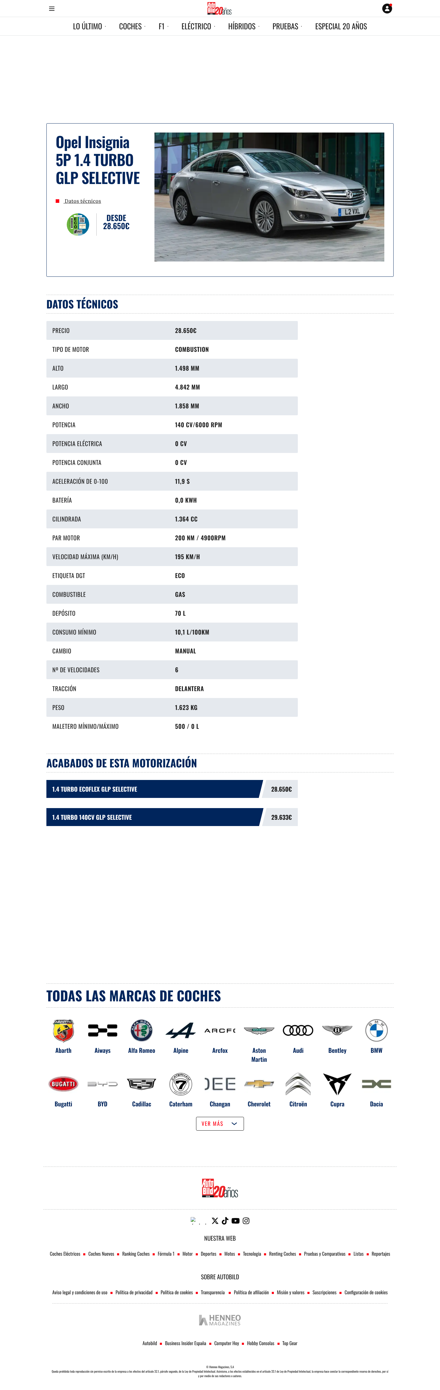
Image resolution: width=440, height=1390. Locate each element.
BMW (376, 1050)
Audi (298, 1050)
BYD (102, 1103)
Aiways (102, 1050)
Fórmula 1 (166, 1253)
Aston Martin (259, 1055)
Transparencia (213, 1292)
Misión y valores (290, 1292)
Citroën (298, 1103)
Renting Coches (282, 1253)
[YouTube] (235, 1221)
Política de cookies (177, 1292)
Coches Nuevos (101, 1253)
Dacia (376, 1103)
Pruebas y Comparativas (324, 1253)
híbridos (242, 26)
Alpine (180, 1050)
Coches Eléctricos (65, 1253)
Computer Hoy (226, 1343)
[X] (215, 1221)
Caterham (180, 1103)
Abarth (63, 1050)
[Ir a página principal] (219, 8)
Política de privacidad (134, 1292)
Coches (130, 26)
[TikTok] (225, 1221)
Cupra (337, 1103)
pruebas (285, 26)
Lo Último (87, 26)
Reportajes (381, 1253)
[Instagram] (246, 1221)
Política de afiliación (251, 1292)
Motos (229, 1253)
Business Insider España (185, 1343)
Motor (188, 1253)
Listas (358, 1253)
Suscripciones (324, 1292)
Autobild (149, 1343)
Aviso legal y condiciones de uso (79, 1292)
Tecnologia (252, 1253)
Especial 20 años (341, 26)
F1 (161, 26)
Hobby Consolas (260, 1343)
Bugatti (63, 1103)
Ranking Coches (135, 1253)
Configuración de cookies (366, 1292)
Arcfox (219, 1050)
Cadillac (141, 1103)
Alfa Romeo (141, 1050)
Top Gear (290, 1343)
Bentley (337, 1050)
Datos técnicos (82, 201)
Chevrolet (259, 1103)
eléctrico (196, 26)
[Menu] (51, 8)
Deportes (208, 1253)
